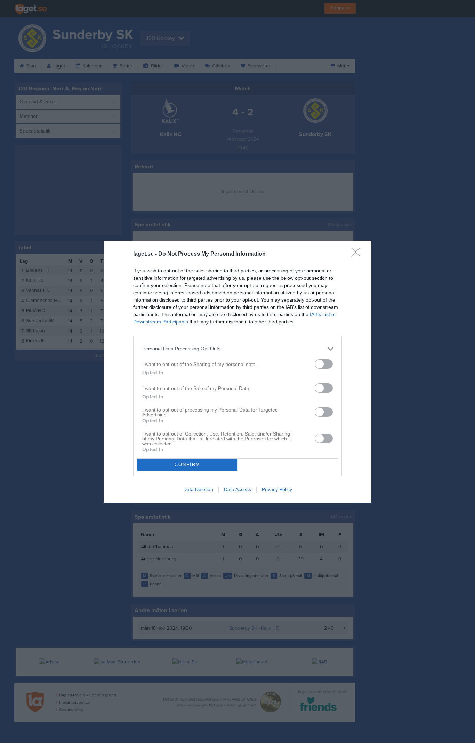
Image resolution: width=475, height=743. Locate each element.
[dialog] (237, 372)
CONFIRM (187, 464)
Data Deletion (198, 489)
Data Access (237, 489)
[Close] (357, 254)
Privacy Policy (277, 489)
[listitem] (237, 348)
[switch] (324, 364)
